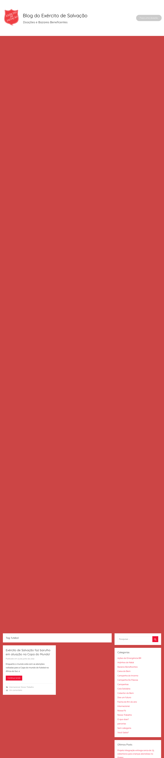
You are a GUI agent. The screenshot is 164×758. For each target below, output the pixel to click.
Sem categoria (124, 728)
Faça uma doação (149, 18)
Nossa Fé (121, 710)
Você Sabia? (123, 732)
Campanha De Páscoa (127, 680)
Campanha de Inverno (127, 675)
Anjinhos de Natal (125, 662)
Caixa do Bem (124, 671)
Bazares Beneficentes (127, 667)
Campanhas (123, 684)
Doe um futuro (124, 697)
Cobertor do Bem (125, 693)
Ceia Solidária (123, 688)
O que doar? (123, 719)
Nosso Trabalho (27, 687)
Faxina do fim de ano (127, 702)
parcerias (121, 723)
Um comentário (15, 690)
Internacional (14, 687)
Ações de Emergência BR (129, 658)
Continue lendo (14, 678)
